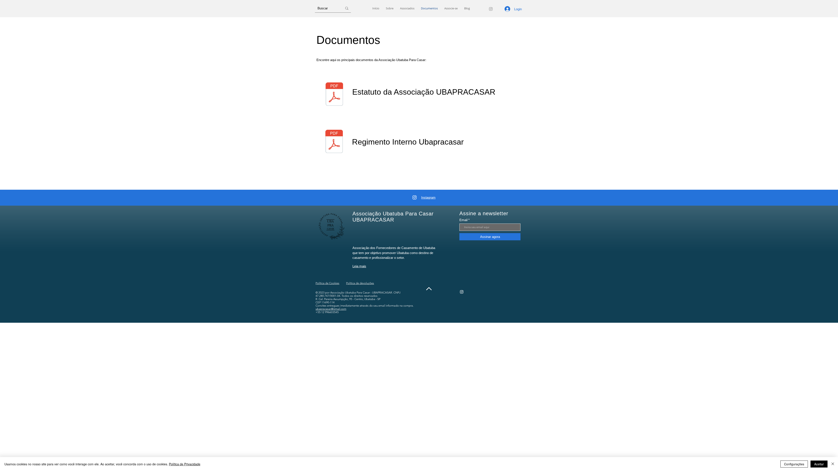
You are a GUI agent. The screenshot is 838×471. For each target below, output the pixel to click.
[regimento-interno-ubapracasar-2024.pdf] (334, 142)
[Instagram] (490, 9)
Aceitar (819, 464)
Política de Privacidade (184, 464)
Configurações (794, 464)
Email (463, 220)
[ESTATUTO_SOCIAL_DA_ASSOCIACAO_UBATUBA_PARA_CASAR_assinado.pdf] (334, 94)
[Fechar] (832, 464)
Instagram (428, 197)
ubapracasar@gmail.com (331, 309)
